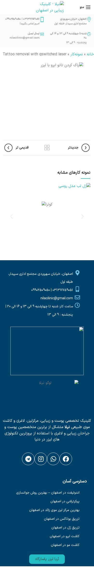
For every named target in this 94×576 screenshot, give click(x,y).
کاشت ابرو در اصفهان (65, 536)
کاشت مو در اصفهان (65, 545)
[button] (47, 559)
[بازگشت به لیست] (47, 147)
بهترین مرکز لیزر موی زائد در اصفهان (54, 510)
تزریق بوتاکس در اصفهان (62, 518)
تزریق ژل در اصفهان (65, 527)
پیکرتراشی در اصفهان (65, 501)
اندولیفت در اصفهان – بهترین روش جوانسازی (48, 492)
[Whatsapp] (53, 459)
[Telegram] (28, 459)
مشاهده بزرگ (7, 186)
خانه (90, 54)
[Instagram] (40, 459)
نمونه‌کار (76, 54)
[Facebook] (66, 459)
